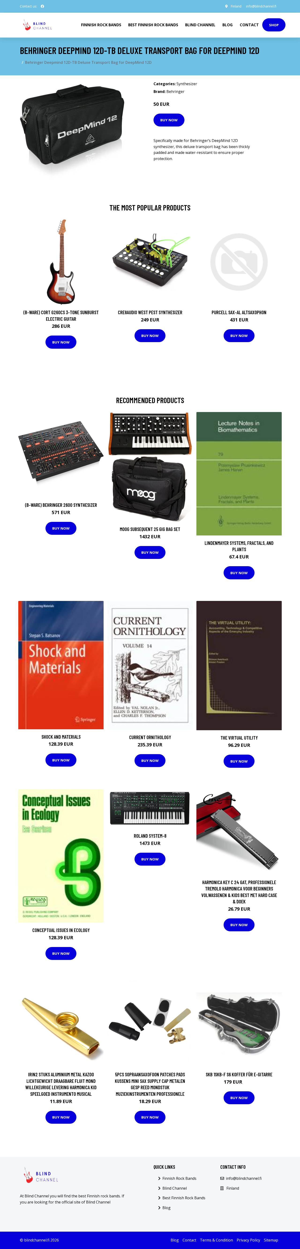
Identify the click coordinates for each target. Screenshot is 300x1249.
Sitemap (271, 1240)
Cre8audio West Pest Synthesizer (150, 312)
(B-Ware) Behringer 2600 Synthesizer (61, 505)
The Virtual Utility (239, 738)
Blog (227, 24)
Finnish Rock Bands (101, 24)
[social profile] (42, 6)
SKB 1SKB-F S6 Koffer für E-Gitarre (239, 1074)
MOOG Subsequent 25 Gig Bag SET (150, 529)
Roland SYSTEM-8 (150, 836)
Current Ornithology (150, 737)
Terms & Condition (216, 1240)
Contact (249, 24)
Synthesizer (186, 83)
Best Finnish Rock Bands (153, 24)
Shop (274, 25)
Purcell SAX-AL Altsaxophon (239, 312)
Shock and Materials (61, 737)
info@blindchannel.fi (261, 6)
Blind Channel (200, 24)
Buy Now (169, 120)
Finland (236, 6)
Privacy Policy (248, 1240)
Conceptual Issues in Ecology (61, 930)
